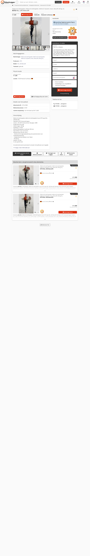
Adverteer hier (45, 225)
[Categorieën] (17, 2)
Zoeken (59, 2)
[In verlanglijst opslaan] (74, 9)
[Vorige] (13, 34)
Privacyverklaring (64, 93)
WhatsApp (73, 37)
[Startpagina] (12, 5)
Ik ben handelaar (59, 82)
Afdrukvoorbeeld (37, 154)
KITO (21, 61)
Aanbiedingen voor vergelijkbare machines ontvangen (63, 84)
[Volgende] (48, 34)
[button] (88, 2)
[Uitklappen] (45, 191)
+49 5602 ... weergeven (60, 103)
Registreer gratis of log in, (68, 22)
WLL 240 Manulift (21, 63)
